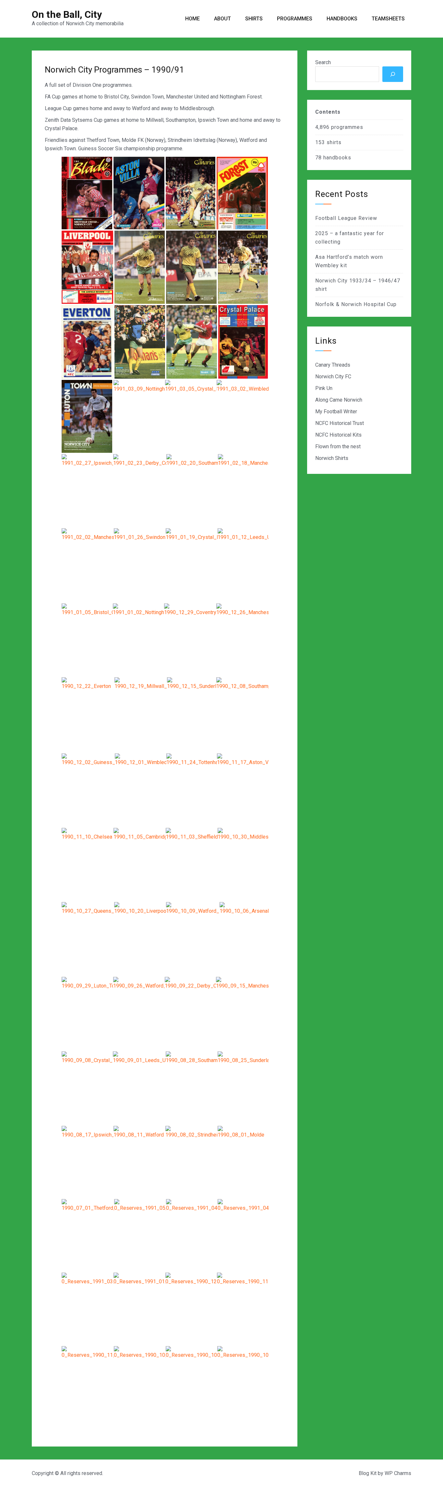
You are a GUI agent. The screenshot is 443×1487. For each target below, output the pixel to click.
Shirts (254, 19)
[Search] (392, 74)
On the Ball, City (67, 14)
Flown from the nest (338, 446)
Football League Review (346, 218)
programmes (347, 127)
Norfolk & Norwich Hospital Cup (356, 304)
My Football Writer (336, 411)
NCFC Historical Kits (338, 435)
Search (323, 62)
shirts (334, 142)
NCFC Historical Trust (339, 423)
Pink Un (323, 388)
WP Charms (398, 1473)
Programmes (294, 19)
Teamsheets (388, 19)
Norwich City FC (333, 376)
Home (192, 19)
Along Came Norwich (338, 400)
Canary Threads (332, 365)
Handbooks (342, 19)
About (222, 19)
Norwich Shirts (331, 458)
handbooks (337, 157)
